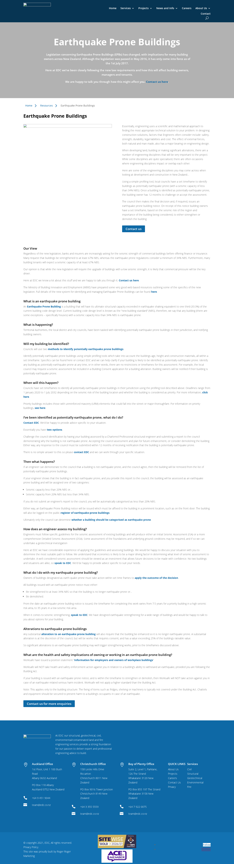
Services (125, 8)
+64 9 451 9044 (41, 798)
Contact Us (174, 782)
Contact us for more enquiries (49, 704)
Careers (186, 8)
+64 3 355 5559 (89, 806)
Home (112, 8)
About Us (201, 8)
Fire (189, 787)
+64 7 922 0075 (137, 806)
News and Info (165, 8)
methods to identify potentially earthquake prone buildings (85, 349)
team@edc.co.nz (41, 805)
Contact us (133, 229)
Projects (143, 8)
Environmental (195, 782)
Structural (192, 773)
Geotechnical (194, 778)
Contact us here (157, 81)
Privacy (172, 787)
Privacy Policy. (31, 847)
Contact (206, 13)
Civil (189, 769)
